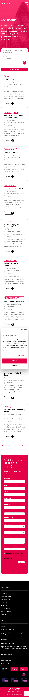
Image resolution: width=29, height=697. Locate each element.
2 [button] (2, 445)
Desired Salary (8, 517)
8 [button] (26, 445)
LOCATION (5, 56)
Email (6, 485)
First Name (7, 478)
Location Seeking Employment (12, 530)
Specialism (7, 498)
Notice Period (8, 524)
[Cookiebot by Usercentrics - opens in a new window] (20, 330)
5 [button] (14, 445)
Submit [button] (21, 562)
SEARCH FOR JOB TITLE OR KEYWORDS (12, 50)
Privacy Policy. (8, 558)
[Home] (5, 3)
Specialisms (4, 602)
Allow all (14, 360)
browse (21, 549)
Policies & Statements (14, 692)
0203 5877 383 (9, 643)
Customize (14, 365)
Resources (4, 605)
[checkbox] (4, 553)
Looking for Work (6, 596)
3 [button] (6, 445)
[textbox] (14, 481)
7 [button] (22, 445)
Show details (20, 355)
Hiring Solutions (5, 599)
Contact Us (4, 614)
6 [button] (18, 445)
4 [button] (10, 445)
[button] (26, 3)
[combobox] (14, 58)
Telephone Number (9, 511)
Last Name (7, 504)
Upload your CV (8, 546)
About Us (3, 593)
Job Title (6, 491)
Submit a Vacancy (6, 611)
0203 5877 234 (9, 629)
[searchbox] (14, 52)
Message (6, 536)
